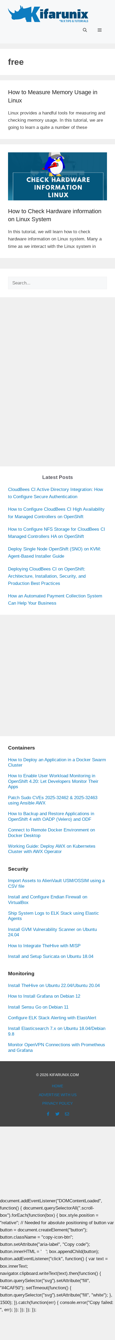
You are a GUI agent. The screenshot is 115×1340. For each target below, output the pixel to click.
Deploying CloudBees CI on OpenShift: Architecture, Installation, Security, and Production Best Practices (47, 576)
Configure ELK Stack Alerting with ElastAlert (52, 1017)
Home (57, 1086)
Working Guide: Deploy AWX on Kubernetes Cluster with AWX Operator (51, 849)
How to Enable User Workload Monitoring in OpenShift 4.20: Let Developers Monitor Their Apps (53, 781)
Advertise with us (57, 1095)
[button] (85, 30)
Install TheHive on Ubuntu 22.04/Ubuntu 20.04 (54, 985)
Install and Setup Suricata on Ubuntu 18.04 (50, 956)
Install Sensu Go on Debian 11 (38, 1007)
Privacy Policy (57, 1103)
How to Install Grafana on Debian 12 (44, 996)
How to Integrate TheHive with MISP (44, 945)
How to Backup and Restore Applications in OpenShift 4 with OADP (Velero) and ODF (51, 816)
